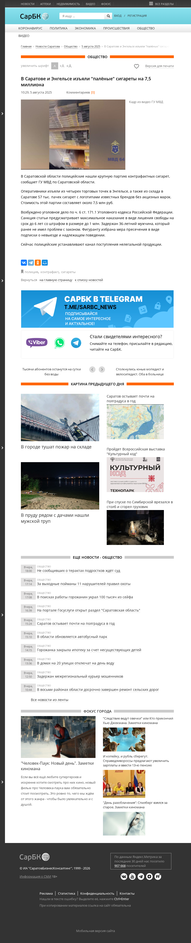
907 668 (120, 865)
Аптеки (45, 4)
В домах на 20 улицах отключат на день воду (75, 663)
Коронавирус (30, 28)
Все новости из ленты (49, 699)
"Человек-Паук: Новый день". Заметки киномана (57, 765)
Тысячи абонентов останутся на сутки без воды (51, 371)
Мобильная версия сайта (95, 931)
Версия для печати (159, 66)
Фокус (106, 4)
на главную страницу (56, 280)
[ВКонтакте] (24, 263)
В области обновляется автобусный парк (72, 636)
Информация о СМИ (35, 876)
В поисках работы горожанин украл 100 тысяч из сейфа (85, 597)
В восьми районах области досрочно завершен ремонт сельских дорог (98, 689)
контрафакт (50, 272)
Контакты (127, 893)
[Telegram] (31, 263)
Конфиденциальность (97, 893)
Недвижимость (68, 4)
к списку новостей (89, 280)
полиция (31, 272)
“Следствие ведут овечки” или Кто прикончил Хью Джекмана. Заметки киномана (138, 720)
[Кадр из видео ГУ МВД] (73, 135)
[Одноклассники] (38, 263)
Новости (27, 4)
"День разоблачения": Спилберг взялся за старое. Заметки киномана (135, 804)
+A (61, 66)
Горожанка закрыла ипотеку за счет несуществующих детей (89, 649)
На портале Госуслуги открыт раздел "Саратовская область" (88, 610)
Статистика (66, 893)
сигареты (68, 272)
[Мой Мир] (45, 263)
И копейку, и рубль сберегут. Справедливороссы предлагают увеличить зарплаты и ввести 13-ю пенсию (136, 760)
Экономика (85, 28)
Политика (58, 28)
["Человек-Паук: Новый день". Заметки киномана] (58, 737)
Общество (146, 28)
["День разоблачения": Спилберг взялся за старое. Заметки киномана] (138, 823)
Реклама (46, 893)
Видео (90, 4)
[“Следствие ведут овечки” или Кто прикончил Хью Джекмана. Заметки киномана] (138, 739)
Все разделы (164, 4)
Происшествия (116, 28)
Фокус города (97, 711)
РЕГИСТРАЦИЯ (137, 15)
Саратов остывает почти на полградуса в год (76, 623)
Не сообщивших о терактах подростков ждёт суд (78, 570)
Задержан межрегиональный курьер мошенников (80, 676)
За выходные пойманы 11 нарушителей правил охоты (84, 583)
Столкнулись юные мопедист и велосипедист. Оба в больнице (140, 371)
